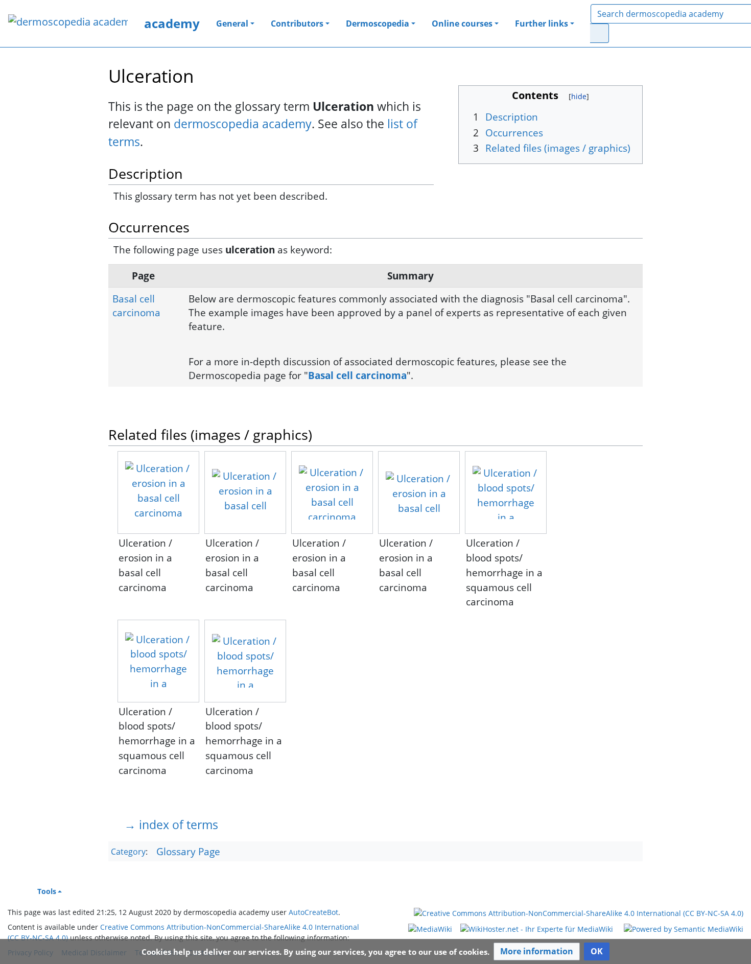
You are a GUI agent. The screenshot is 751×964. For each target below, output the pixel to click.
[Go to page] (599, 33)
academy (172, 23)
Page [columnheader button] (143, 276)
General (232, 23)
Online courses (462, 23)
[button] (537, 951)
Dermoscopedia (377, 23)
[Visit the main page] (68, 23)
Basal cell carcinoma (136, 305)
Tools (46, 891)
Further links (541, 23)
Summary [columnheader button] (410, 276)
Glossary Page (188, 851)
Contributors (297, 23)
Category (128, 852)
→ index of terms (171, 824)
